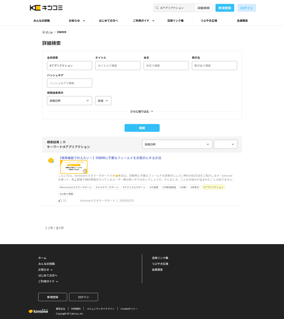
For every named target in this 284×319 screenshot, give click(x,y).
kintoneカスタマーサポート (76, 187)
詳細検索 (203, 7)
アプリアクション (214, 187)
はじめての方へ (108, 20)
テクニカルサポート (134, 187)
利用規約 (76, 308)
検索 (142, 128)
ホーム (49, 32)
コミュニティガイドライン (101, 308)
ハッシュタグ (55, 75)
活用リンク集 (175, 20)
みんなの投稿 (41, 20)
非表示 (195, 187)
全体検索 (52, 57)
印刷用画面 (170, 187)
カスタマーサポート (107, 187)
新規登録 (225, 7)
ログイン (246, 7)
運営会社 (60, 308)
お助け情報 (67, 193)
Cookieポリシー (129, 308)
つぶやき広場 (209, 20)
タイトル (100, 57)
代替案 (154, 187)
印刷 (184, 187)
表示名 (196, 57)
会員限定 (242, 20)
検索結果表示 (55, 93)
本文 (146, 57)
